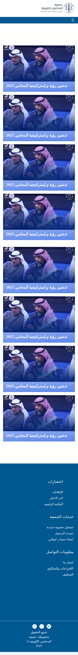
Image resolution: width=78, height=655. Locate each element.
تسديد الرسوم (64, 533)
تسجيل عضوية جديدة (60, 527)
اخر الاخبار (56, 498)
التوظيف (67, 574)
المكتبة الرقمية (53, 504)
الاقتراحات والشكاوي (60, 568)
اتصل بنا (68, 562)
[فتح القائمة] (75, 20)
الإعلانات (57, 492)
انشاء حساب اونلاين (60, 539)
